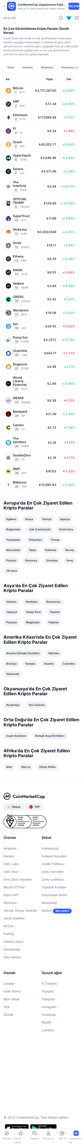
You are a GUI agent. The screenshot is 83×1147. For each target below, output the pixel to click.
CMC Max (11, 872)
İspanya (65, 519)
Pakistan (11, 622)
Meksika (53, 653)
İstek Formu (12, 991)
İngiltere (11, 519)
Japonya (11, 612)
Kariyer (47, 910)
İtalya (32, 550)
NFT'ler (9, 926)
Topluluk (48, 991)
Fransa (55, 539)
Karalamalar (12, 949)
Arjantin (49, 663)
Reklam (9, 856)
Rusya (29, 519)
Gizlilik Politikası (53, 864)
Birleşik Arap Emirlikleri (49, 735)
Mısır (9, 767)
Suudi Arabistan (16, 735)
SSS (7, 1007)
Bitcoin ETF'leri (14, 887)
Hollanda (50, 550)
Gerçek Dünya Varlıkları (20, 910)
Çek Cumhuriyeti (39, 529)
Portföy (9, 934)
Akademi (10, 848)
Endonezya (53, 601)
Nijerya (25, 767)
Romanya (31, 560)
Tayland (55, 612)
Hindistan (31, 601)
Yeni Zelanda (36, 705)
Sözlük (8, 1014)
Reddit (46, 1022)
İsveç (70, 560)
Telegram (48, 999)
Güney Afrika (47, 767)
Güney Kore (33, 612)
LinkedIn (48, 1030)
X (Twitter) (49, 983)
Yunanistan (13, 539)
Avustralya (12, 705)
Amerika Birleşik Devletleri (23, 653)
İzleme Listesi (13, 941)
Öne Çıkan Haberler (18, 879)
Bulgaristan (13, 529)
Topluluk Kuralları (54, 887)
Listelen (9, 983)
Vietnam (11, 601)
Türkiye (46, 519)
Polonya (11, 560)
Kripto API (11, 895)
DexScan (10, 903)
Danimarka (66, 529)
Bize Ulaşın (11, 999)
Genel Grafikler (14, 918)
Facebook (49, 1014)
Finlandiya (35, 539)
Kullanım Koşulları (54, 856)
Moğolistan (33, 622)
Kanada (30, 663)
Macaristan (13, 550)
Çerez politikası (53, 879)
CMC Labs (11, 864)
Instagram (49, 1007)
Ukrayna (11, 570)
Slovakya (52, 560)
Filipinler (53, 622)
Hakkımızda (50, 848)
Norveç (69, 550)
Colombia (69, 663)
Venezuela (12, 674)
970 (14, 18)
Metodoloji (49, 903)
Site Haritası (12, 957)
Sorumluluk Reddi (54, 895)
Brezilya (11, 663)
